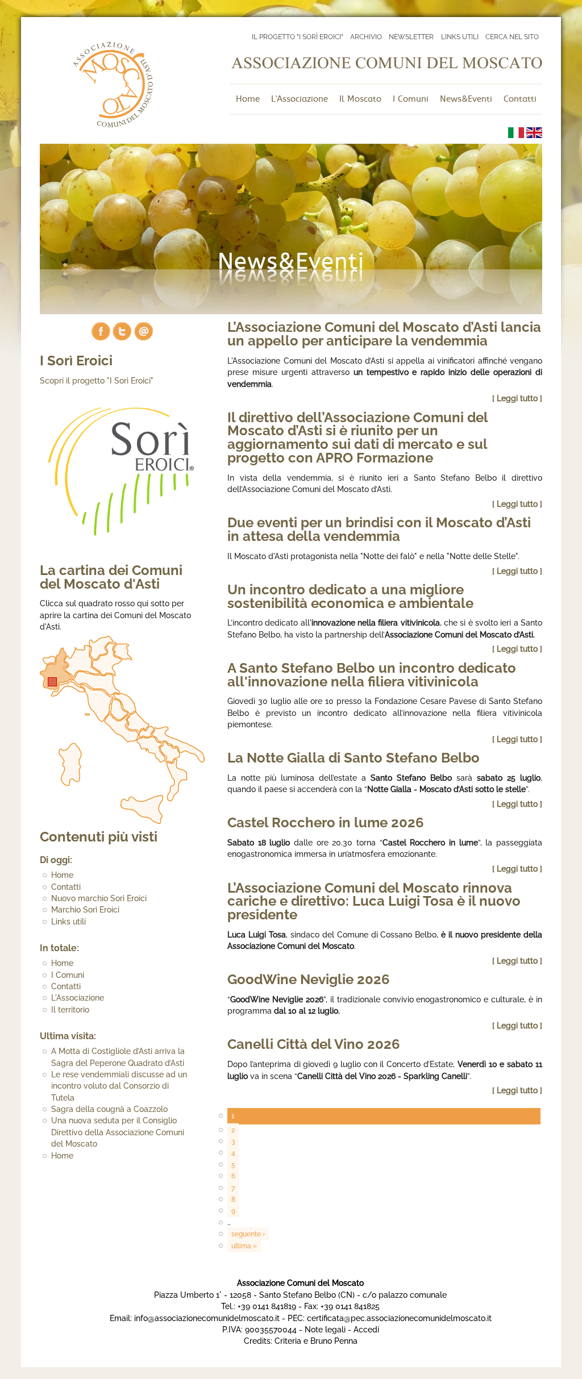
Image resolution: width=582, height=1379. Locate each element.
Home (62, 875)
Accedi (366, 1329)
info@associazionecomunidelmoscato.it (207, 1318)
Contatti (66, 886)
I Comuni (67, 975)
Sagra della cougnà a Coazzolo (109, 1109)
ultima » (244, 1245)
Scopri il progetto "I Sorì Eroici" (96, 380)
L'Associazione (77, 997)
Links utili (68, 921)
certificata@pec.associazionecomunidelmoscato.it (399, 1318)
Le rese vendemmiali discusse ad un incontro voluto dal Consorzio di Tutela (119, 1086)
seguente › (248, 1234)
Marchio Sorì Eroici (85, 909)
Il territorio (70, 1009)
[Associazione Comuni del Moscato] (113, 124)
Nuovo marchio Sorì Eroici (99, 898)
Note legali (325, 1329)
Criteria (288, 1340)
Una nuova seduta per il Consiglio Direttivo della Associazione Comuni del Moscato (117, 1132)
